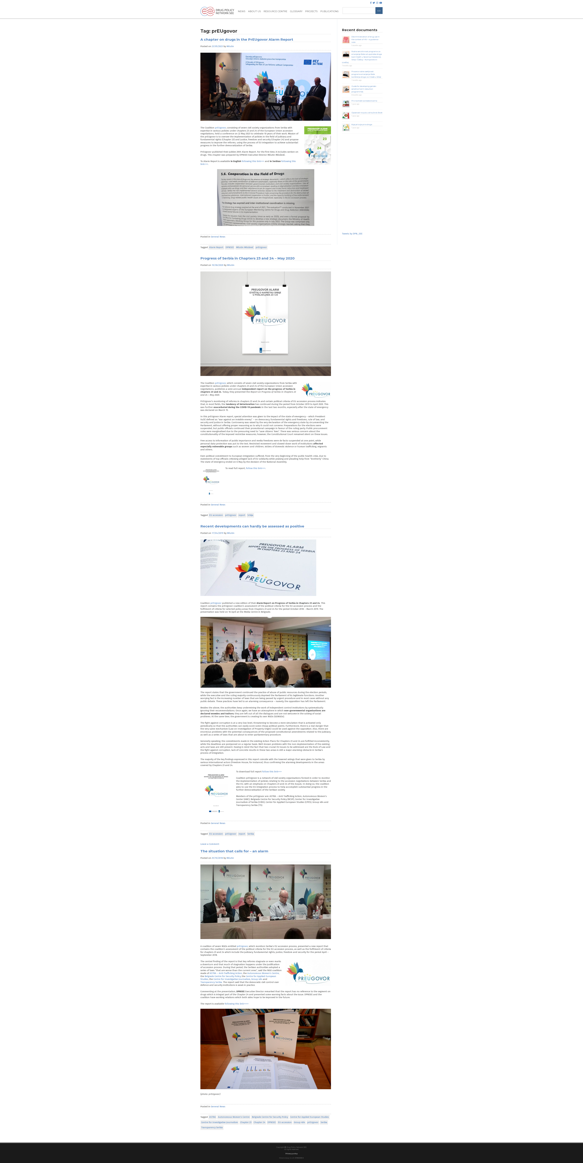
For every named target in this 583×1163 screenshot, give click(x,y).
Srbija (250, 515)
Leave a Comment (209, 844)
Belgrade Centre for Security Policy (223, 976)
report (242, 515)
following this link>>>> (237, 1003)
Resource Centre (275, 11)
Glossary (296, 11)
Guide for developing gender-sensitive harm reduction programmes (364, 89)
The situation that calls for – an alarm (234, 851)
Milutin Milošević (244, 247)
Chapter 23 (245, 1122)
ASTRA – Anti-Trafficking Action (226, 973)
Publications (329, 11)
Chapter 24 (259, 1122)
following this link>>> (253, 161)
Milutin (230, 46)
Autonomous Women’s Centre (263, 973)
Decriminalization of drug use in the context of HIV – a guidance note (365, 39)
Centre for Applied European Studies (309, 1117)
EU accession (216, 515)
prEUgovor (220, 127)
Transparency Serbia (211, 982)
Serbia (250, 833)
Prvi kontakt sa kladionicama (364, 101)
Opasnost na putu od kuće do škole (366, 112)
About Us (254, 11)
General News (218, 236)
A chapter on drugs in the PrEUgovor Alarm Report (246, 39)
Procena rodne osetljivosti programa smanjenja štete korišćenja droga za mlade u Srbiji (366, 74)
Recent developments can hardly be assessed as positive (252, 526)
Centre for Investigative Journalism (231, 979)
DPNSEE (230, 247)
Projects (311, 11)
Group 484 (256, 979)
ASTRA (212, 1117)
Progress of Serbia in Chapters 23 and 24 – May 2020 (247, 258)
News (241, 11)
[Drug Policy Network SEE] (217, 16)
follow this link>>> (255, 468)
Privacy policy (291, 1154)
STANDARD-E (299, 1158)
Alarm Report (216, 247)
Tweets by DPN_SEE (352, 233)
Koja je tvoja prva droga (361, 124)
